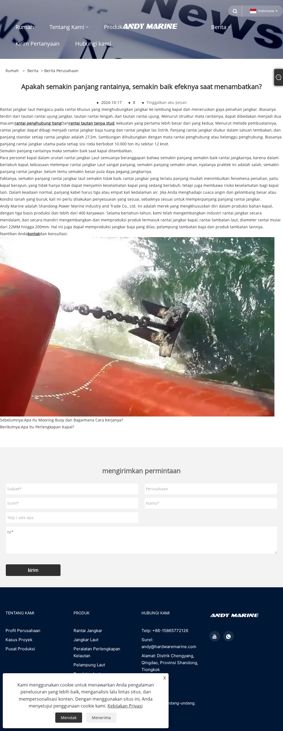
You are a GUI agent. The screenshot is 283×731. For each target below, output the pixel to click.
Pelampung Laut (89, 664)
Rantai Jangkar (88, 630)
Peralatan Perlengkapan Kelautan (97, 652)
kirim (33, 570)
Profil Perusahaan (23, 630)
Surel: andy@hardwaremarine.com (169, 643)
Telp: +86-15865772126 (165, 630)
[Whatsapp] (228, 636)
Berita (32, 70)
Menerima (101, 717)
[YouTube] (214, 636)
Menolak (69, 717)
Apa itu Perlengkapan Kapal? (47, 426)
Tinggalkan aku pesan (166, 102)
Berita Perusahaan (61, 70)
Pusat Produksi (20, 648)
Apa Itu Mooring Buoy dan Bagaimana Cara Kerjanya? (73, 420)
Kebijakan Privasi (125, 706)
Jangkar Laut (86, 639)
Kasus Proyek (19, 639)
